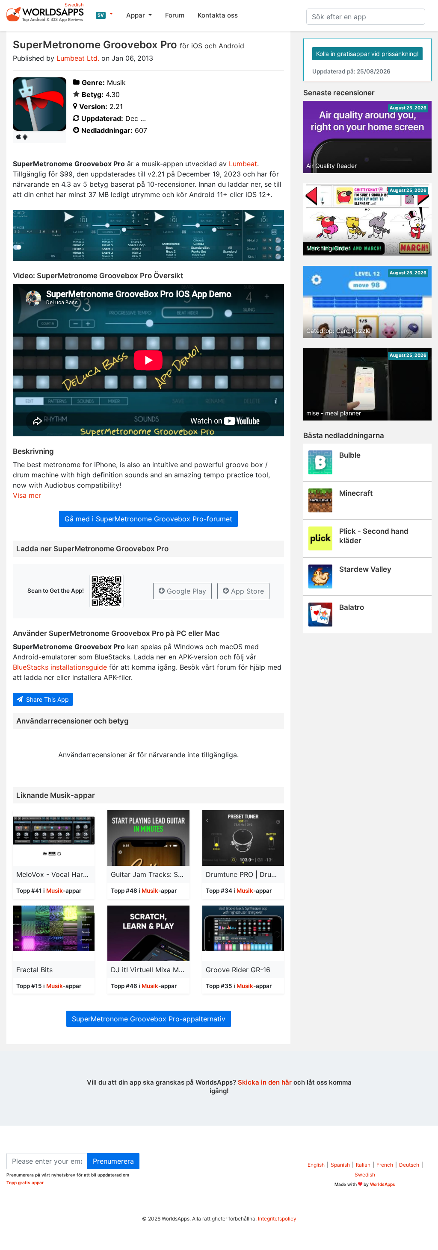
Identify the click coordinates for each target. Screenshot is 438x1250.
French (384, 1165)
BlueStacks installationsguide (60, 667)
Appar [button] (136, 15)
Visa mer (27, 495)
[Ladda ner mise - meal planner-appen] (367, 383)
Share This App (46, 699)
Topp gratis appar (25, 1182)
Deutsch (409, 1165)
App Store (246, 591)
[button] (104, 14)
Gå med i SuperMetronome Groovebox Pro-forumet (148, 519)
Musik (54, 890)
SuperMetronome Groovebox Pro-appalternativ (148, 1019)
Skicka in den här (265, 1082)
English (316, 1165)
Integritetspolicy (277, 1218)
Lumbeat (243, 163)
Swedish (365, 1174)
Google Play (185, 591)
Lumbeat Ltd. (77, 58)
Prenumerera (113, 1161)
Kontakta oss (218, 15)
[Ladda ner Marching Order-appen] (367, 219)
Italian (363, 1165)
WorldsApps (382, 1184)
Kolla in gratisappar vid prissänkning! (367, 53)
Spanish (340, 1165)
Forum (174, 15)
